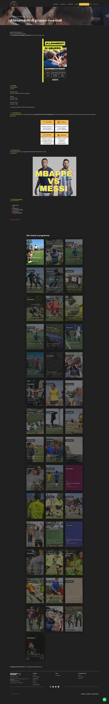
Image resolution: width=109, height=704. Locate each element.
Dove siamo (34, 675)
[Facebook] (53, 686)
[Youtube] (55, 686)
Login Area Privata (36, 684)
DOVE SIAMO (70, 4)
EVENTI (76, 4)
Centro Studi (35, 682)
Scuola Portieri (35, 679)
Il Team (34, 681)
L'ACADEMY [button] (55, 4)
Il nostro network (81, 676)
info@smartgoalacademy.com (35, 666)
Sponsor (79, 675)
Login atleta (95, 4)
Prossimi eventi (57, 675)
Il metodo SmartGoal (36, 676)
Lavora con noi (80, 678)
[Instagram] (50, 686)
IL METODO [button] (63, 4)
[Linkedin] (58, 686)
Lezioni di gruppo (35, 678)
